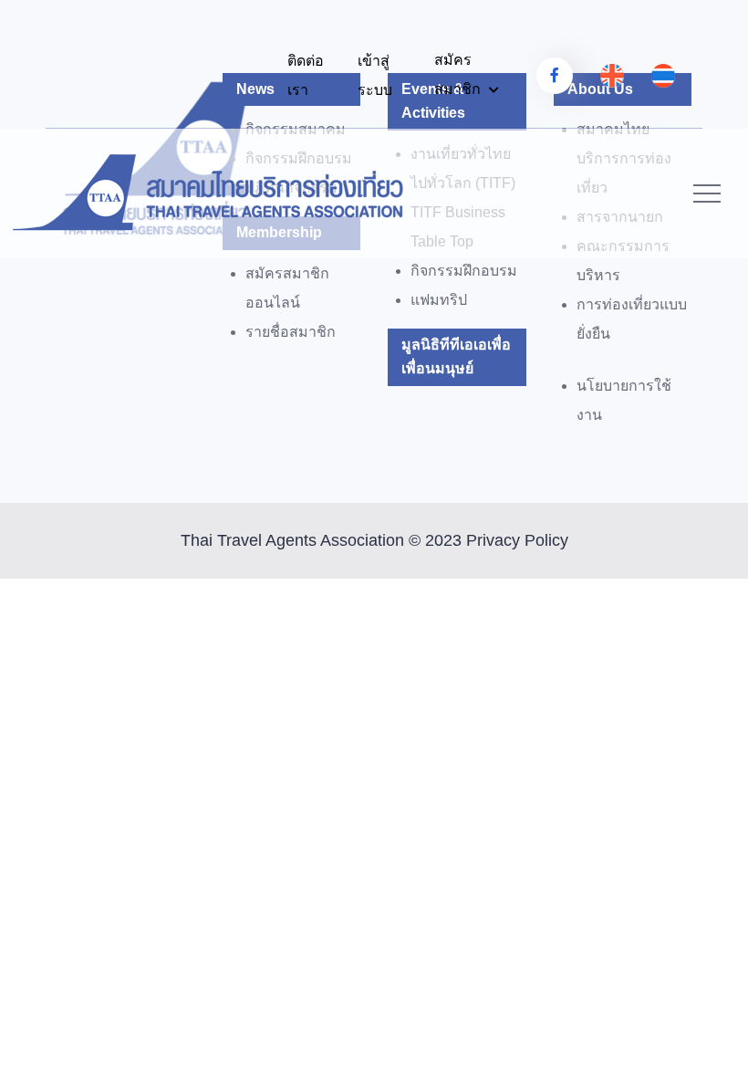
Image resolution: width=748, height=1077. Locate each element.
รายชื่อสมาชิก (290, 332)
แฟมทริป (438, 300)
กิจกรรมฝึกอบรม (463, 270)
